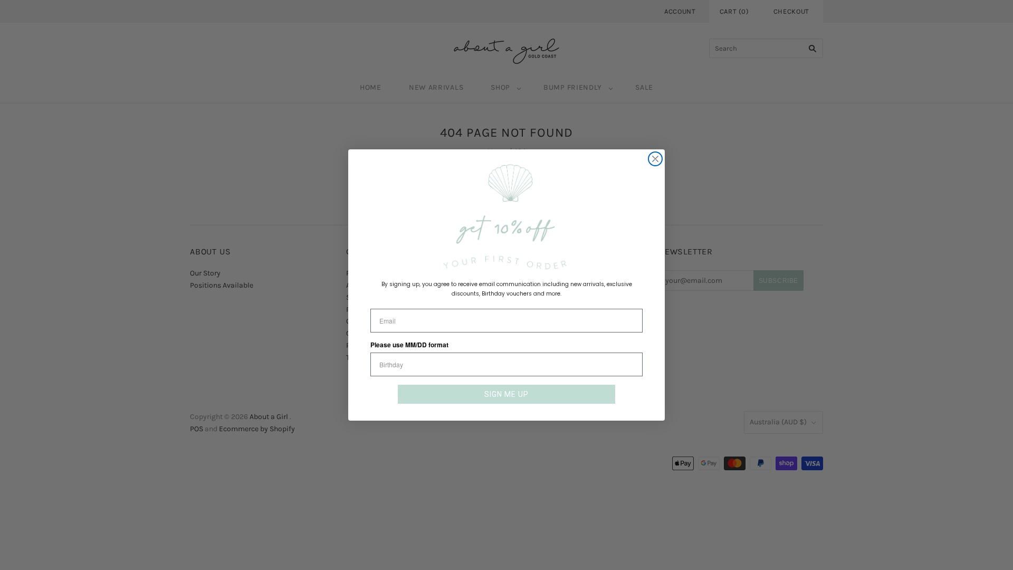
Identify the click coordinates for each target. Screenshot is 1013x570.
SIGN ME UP (506, 394)
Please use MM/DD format (409, 344)
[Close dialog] (655, 159)
